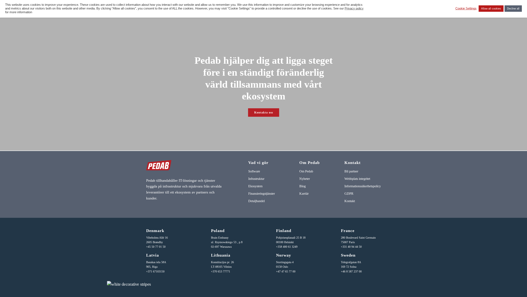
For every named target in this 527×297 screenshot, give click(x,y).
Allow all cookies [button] (491, 8)
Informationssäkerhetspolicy (362, 186)
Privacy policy (354, 8)
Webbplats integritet (357, 178)
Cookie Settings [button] (466, 8)
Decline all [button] (513, 8)
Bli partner (351, 171)
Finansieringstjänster (261, 193)
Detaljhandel (256, 201)
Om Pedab (306, 171)
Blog (302, 186)
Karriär (304, 193)
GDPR (348, 193)
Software (254, 171)
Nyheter (304, 178)
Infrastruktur (256, 178)
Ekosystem (255, 186)
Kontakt (349, 201)
